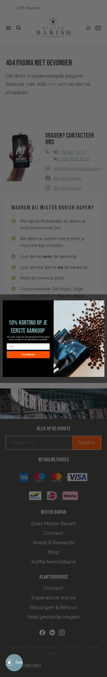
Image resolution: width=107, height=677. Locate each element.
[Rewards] (14, 662)
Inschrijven (28, 354)
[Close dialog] (101, 303)
